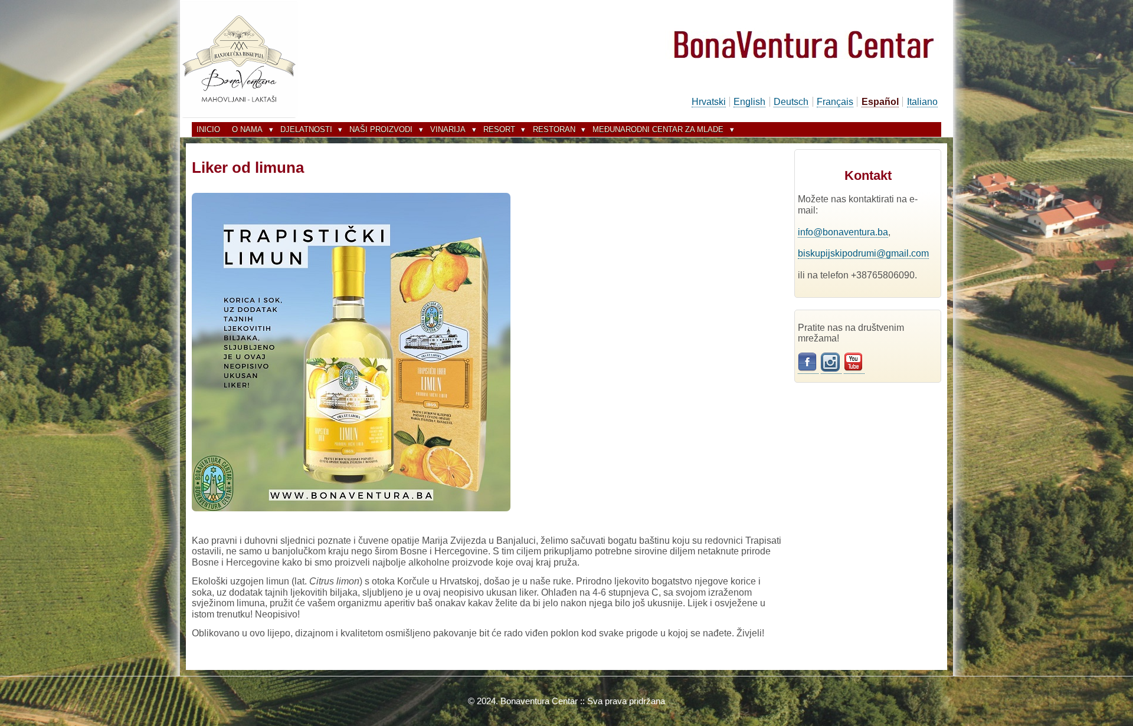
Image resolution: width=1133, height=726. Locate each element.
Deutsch (791, 102)
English (749, 102)
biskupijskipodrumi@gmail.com (863, 253)
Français (835, 102)
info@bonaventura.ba (843, 232)
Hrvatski (709, 102)
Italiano (922, 102)
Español (880, 102)
